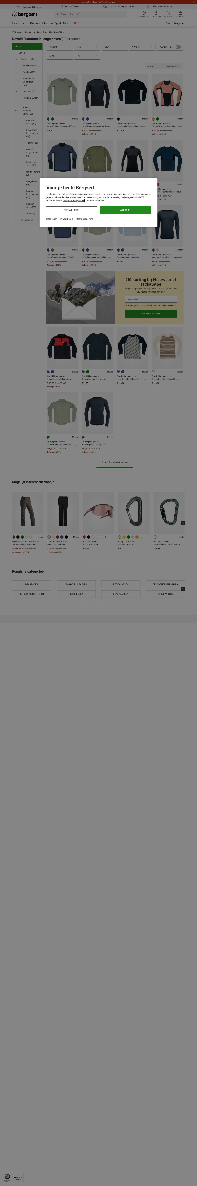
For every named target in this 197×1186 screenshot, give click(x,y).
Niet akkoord (71, 210)
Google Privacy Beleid (73, 200)
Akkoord (125, 210)
